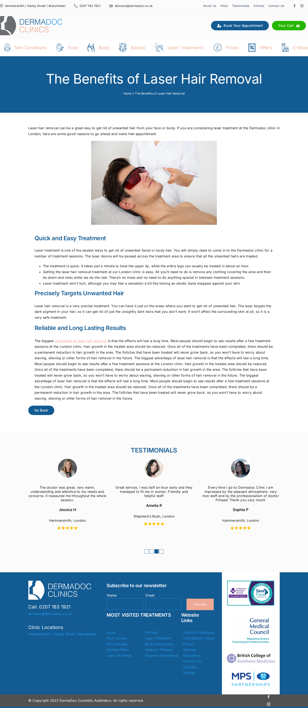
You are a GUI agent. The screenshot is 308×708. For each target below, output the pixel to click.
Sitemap (189, 650)
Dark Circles (117, 638)
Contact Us (192, 661)
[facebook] (294, 5)
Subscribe (200, 604)
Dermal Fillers (118, 650)
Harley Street (36, 6)
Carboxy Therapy (159, 650)
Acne (111, 632)
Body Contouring (159, 644)
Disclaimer (191, 655)
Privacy (189, 644)
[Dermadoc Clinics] (31, 18)
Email (150, 595)
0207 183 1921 (90, 6)
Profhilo (151, 632)
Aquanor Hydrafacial (162, 655)
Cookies (190, 667)
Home (127, 93)
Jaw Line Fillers (119, 655)
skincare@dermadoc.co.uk (134, 6)
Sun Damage (117, 644)
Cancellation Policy (198, 638)
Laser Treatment (158, 638)
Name (111, 595)
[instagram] (301, 5)
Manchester (57, 6)
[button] (146, 551)
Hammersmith (14, 6)
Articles (189, 673)
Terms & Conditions (199, 632)
